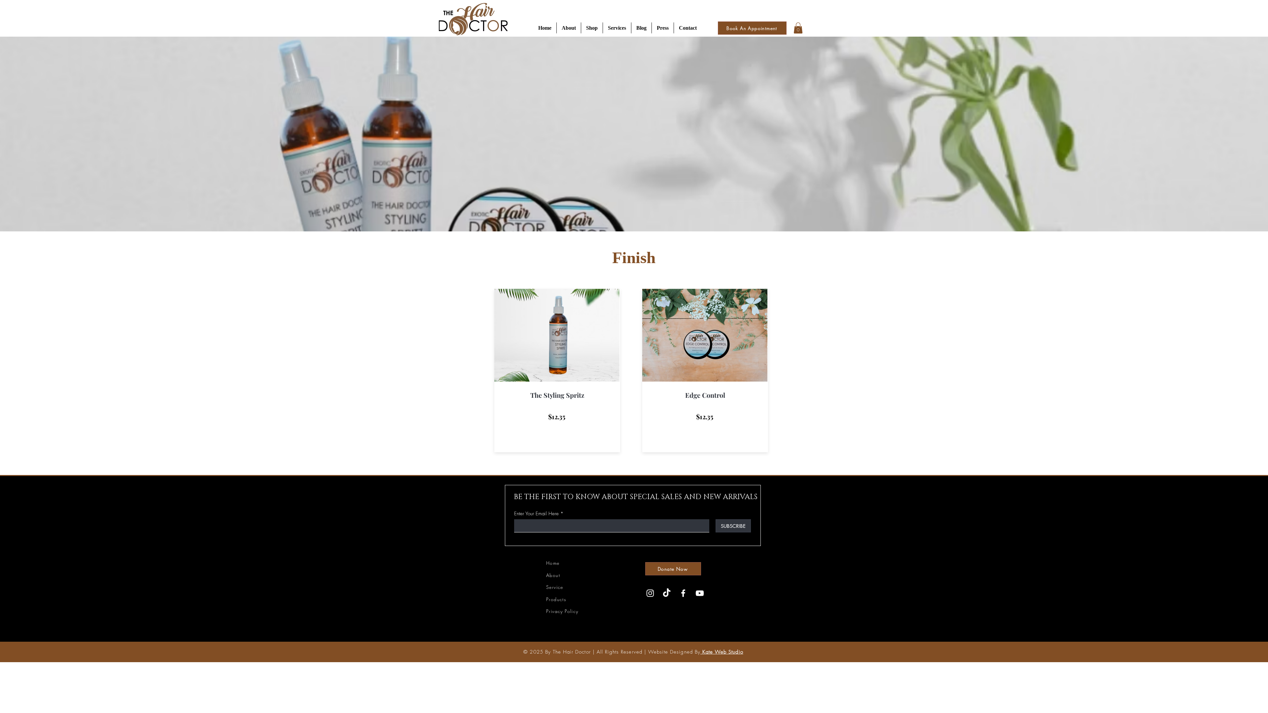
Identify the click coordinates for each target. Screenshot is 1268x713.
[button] (569, 27)
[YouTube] (700, 593)
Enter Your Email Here (536, 513)
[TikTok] (667, 593)
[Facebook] (683, 593)
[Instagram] (650, 593)
